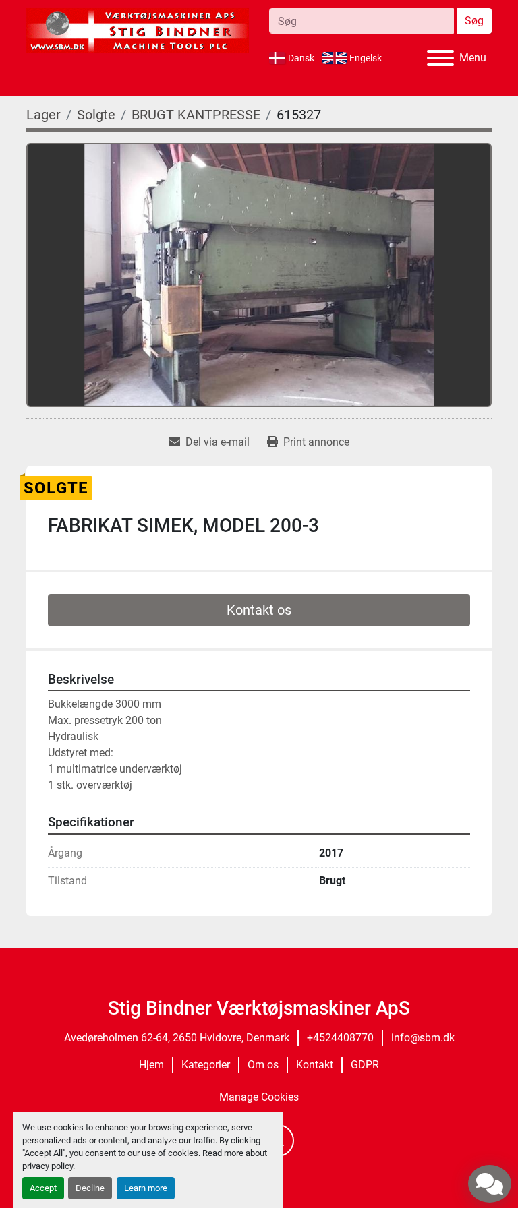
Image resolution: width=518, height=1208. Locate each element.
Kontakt (314, 1064)
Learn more (145, 1188)
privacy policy (47, 1166)
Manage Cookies (259, 1097)
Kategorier (205, 1064)
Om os (263, 1064)
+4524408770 (340, 1037)
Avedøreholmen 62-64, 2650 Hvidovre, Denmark (176, 1037)
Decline (90, 1188)
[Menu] (440, 58)
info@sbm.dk (423, 1037)
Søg (474, 20)
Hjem (151, 1064)
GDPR (365, 1064)
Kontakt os (259, 610)
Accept (43, 1188)
